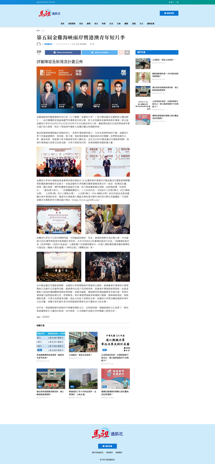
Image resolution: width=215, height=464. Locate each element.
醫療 (126, 24)
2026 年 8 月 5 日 (107, 364)
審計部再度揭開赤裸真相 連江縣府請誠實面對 (50, 393)
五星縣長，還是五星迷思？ (80, 354)
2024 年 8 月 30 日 (62, 44)
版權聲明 (119, 452)
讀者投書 (170, 13)
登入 (172, 2)
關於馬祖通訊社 (97, 452)
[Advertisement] (111, 12)
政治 (81, 24)
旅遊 (134, 24)
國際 (88, 24)
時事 (104, 24)
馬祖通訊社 (48, 44)
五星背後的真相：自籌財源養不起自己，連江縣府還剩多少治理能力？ (115, 357)
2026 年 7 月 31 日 (75, 398)
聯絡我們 (109, 452)
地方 (96, 24)
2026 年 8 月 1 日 (43, 398)
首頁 (62, 24)
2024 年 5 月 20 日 (159, 79)
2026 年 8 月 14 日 (43, 361)
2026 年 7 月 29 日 (108, 398)
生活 (111, 24)
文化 (141, 24)
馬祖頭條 (71, 24)
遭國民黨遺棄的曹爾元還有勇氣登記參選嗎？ (115, 393)
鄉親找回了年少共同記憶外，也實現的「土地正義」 (82, 393)
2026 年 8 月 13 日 (76, 358)
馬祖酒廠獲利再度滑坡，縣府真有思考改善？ (50, 356)
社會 (119, 24)
